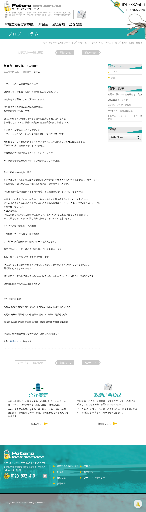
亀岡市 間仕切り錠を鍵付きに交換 (125, 94)
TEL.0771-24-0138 (12, 470)
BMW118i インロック (118, 100)
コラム (37, 72)
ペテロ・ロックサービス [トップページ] (57, 43)
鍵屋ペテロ (15, 341)
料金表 (60, 472)
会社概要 (61, 483)
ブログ (87, 466)
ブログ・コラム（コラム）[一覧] (104, 43)
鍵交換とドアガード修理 (119, 105)
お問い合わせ (90, 472)
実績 (113, 77)
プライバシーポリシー (94, 477)
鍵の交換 (61, 477)
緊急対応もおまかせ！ (67, 466)
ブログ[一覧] (82, 43)
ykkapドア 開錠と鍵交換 (120, 110)
